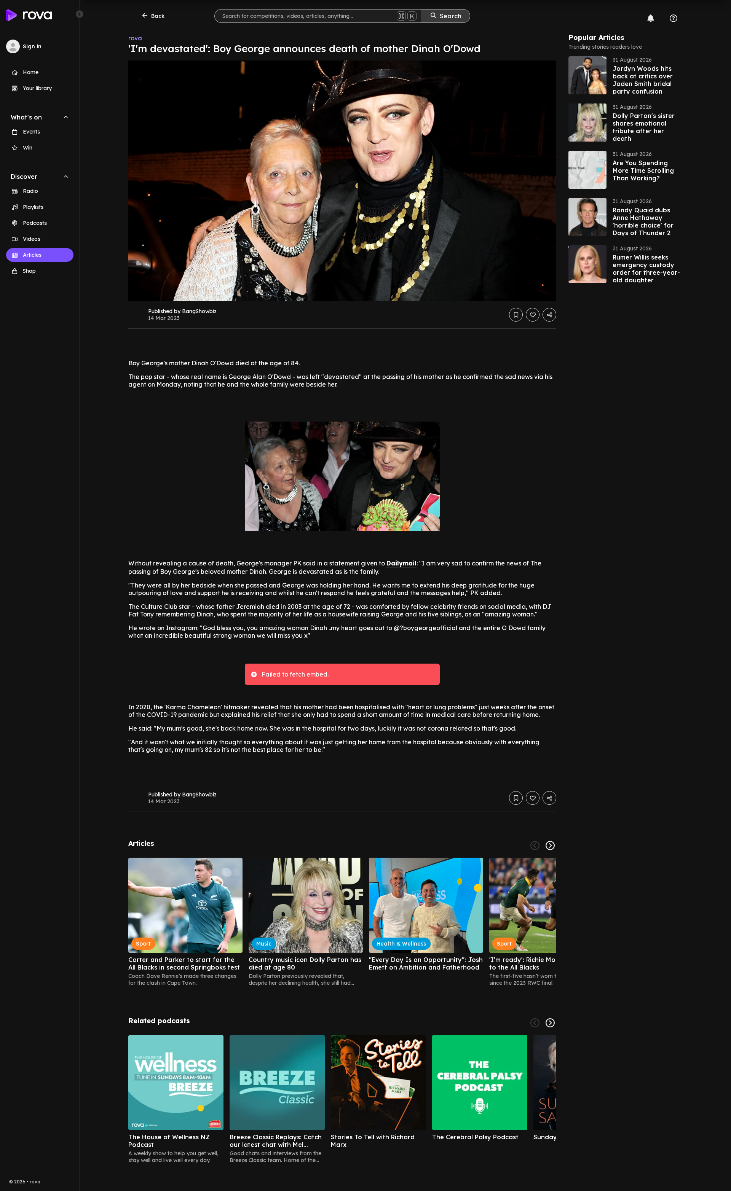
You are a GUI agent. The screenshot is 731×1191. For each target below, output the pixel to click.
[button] (625, 75)
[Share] (549, 315)
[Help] (673, 18)
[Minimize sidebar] (80, 14)
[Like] (532, 315)
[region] (342, 922)
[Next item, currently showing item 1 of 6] (550, 1023)
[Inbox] (651, 18)
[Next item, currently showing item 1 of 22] (550, 845)
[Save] (516, 315)
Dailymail (401, 563)
